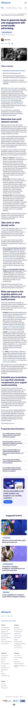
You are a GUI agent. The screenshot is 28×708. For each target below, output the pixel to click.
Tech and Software (18, 629)
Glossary (3, 673)
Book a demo (4, 685)
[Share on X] (9, 43)
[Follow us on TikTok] (11, 616)
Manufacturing (17, 637)
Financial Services (18, 635)
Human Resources (18, 647)
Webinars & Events (5, 667)
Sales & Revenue (17, 645)
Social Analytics (4, 635)
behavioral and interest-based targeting (13, 326)
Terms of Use (8, 696)
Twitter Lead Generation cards (11, 360)
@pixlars (12, 423)
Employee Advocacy (5, 629)
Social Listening (4, 631)
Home (2, 13)
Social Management (5, 627)
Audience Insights (18, 355)
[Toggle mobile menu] (25, 2)
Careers (16, 659)
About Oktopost (17, 655)
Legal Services (17, 633)
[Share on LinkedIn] (12, 43)
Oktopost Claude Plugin (6, 641)
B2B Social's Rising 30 (19, 663)
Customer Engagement (6, 637)
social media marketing (16, 103)
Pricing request (4, 687)
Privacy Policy (16, 696)
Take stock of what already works (12, 73)
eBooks (2, 661)
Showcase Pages (18, 344)
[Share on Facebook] (6, 43)
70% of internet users (8, 258)
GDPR (21, 696)
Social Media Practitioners (19, 643)
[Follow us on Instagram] (8, 616)
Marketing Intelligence (6, 633)
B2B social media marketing (11, 88)
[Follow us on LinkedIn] (2, 616)
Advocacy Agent (4, 643)
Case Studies (4, 657)
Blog (2, 7)
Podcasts (3, 659)
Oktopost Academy (5, 663)
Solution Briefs (4, 669)
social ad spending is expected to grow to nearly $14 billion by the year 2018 (13, 98)
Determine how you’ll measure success (14, 70)
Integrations (3, 639)
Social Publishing (6, 537)
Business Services (18, 631)
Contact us (3, 683)
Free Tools (3, 665)
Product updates (4, 655)
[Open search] (25, 7)
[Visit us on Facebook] (5, 616)
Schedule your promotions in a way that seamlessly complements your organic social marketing (15, 81)
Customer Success (18, 657)
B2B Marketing (6, 592)
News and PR (17, 661)
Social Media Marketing (11, 7)
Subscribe (8, 501)
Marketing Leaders (18, 641)
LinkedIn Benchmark (5, 675)
